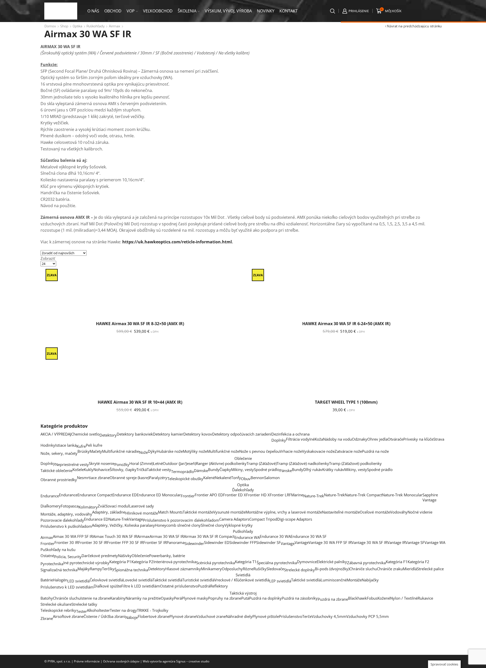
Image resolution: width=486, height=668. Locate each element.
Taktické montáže (198, 512)
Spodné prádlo (266, 469)
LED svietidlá (78, 580)
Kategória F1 (397, 561)
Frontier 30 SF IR (92, 542)
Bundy (213, 469)
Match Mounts (170, 512)
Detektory (108, 435)
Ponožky (121, 464)
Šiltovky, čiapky (123, 469)
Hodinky (47, 445)
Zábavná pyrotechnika (366, 562)
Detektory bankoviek (135, 434)
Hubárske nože (170, 451)
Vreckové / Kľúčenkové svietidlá (241, 579)
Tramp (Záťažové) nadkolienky (303, 463)
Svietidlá (243, 574)
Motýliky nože (195, 451)
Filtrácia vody (297, 439)
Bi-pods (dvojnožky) (332, 568)
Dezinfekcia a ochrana (290, 434)
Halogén (60, 579)
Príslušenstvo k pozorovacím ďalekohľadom (181, 520)
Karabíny (118, 598)
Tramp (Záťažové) (262, 463)
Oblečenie (243, 458)
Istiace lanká (65, 445)
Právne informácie (87, 661)
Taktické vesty (159, 469)
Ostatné (47, 555)
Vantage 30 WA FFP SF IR (330, 542)
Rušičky (260, 568)
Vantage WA (434, 542)
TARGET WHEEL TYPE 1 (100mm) (346, 402)
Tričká (141, 469)
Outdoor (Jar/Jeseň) (179, 463)
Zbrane (46, 618)
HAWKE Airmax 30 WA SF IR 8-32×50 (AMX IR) (140, 323)
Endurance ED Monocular (159, 494)
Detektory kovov (197, 434)
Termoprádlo (182, 471)
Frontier (188, 495)
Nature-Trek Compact (363, 494)
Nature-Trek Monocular (402, 494)
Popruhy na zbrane (224, 598)
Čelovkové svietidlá (106, 579)
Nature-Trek (313, 495)
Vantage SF (415, 542)
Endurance (49, 495)
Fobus (372, 598)
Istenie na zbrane (95, 598)
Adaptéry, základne (108, 512)
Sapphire (430, 494)
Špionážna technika (131, 569)
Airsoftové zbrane (68, 616)
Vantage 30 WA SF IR (369, 542)
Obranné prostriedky (58, 479)
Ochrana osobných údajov (121, 661)
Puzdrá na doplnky (265, 598)
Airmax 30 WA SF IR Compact (209, 536)
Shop (64, 26)
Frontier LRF (280, 494)
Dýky (152, 451)
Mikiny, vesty (242, 469)
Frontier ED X (234, 494)
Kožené (383, 598)
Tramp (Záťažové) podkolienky (355, 463)
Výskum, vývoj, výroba (228, 11)
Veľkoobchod (158, 11)
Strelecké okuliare (55, 604)
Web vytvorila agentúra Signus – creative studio (176, 661)
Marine (297, 494)
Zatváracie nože (348, 451)
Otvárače (395, 439)
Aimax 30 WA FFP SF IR (73, 536)
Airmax (114, 26)
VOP (131, 11)
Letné (158, 463)
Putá (245, 598)
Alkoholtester (98, 610)
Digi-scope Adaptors (294, 519)
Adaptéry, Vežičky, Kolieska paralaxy (123, 525)
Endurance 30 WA (275, 536)
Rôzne (248, 568)
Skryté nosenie (101, 463)
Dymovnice (307, 561)
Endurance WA (247, 537)
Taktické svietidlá (167, 579)
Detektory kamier (168, 434)
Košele (78, 469)
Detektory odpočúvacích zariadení (241, 434)
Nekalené (223, 477)
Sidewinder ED (216, 542)
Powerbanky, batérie (167, 555)
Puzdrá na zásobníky (300, 598)
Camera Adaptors (234, 519)
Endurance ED (124, 494)
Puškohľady (96, 26)
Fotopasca (69, 505)
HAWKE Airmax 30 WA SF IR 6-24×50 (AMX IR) (346, 323)
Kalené (209, 477)
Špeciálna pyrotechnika (277, 562)
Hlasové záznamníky (183, 568)
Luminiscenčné (334, 579)
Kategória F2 (418, 561)
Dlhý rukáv (312, 469)
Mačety (96, 451)
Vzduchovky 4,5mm (329, 616)
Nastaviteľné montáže (341, 512)
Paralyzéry (158, 477)
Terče (307, 616)
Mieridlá (410, 568)
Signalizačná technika (58, 569)
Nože (143, 452)
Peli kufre (94, 445)
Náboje (131, 617)
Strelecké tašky (84, 604)
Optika (77, 26)
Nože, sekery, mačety (58, 453)
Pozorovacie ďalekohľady (62, 520)
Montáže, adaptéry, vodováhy (66, 514)
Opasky (167, 598)
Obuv (246, 478)
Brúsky (83, 451)
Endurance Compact (94, 494)
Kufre (81, 446)
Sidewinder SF (268, 542)
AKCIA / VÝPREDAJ (55, 434)
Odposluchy (232, 568)
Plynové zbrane (182, 616)
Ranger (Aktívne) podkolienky (221, 463)
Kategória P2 (142, 561)
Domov (50, 26)
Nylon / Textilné (404, 598)
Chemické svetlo (85, 434)
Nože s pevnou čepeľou (259, 451)
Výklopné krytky (239, 525)
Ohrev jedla (377, 439)
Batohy (46, 598)
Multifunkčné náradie (120, 451)
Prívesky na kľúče (418, 439)
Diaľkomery (50, 505)
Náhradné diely (239, 616)
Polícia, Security (68, 556)
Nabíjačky (370, 579)
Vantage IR (396, 542)
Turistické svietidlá (198, 579)
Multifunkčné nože (223, 451)
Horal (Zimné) (141, 463)
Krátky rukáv (333, 469)
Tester (81, 611)
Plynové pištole (265, 616)
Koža (319, 439)
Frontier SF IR (155, 542)
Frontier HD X (258, 494)
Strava (438, 439)
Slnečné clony (213, 525)
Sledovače (275, 568)
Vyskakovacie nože (318, 451)
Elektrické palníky (332, 561)
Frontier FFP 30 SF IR (125, 542)
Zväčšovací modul (113, 505)
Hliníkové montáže (141, 513)
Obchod (113, 11)
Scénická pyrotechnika (215, 562)
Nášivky (125, 555)
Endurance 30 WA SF (309, 536)
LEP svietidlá (280, 580)
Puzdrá (204, 585)
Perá (178, 598)
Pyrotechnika (51, 563)
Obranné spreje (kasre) (129, 477)
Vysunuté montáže (229, 512)
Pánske (285, 470)
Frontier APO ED (209, 494)
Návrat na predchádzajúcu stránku (414, 26)
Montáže (354, 579)
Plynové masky (195, 598)
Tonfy (236, 477)
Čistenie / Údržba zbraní (104, 616)
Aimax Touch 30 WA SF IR (115, 536)
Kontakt (288, 11)
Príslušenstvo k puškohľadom (66, 526)
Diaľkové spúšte (107, 585)
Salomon (272, 477)
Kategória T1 (246, 561)
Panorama (176, 542)
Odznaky (359, 439)
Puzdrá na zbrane (333, 599)
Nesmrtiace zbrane (93, 477)
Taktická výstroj (243, 593)
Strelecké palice (430, 568)
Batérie (46, 579)
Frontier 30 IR (66, 542)
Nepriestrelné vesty (72, 464)
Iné (312, 439)
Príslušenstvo (290, 616)
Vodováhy (399, 512)
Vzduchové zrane (211, 616)
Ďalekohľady (243, 489)
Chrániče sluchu (363, 568)
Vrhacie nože (291, 451)
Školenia (187, 11)
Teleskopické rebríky (58, 610)
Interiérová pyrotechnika (174, 561)
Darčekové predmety (100, 555)
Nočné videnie (420, 512)
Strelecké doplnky (299, 569)
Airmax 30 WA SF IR (167, 536)
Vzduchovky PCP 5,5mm (367, 616)
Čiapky (225, 469)
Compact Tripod (263, 519)
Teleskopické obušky (185, 478)
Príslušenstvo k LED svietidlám (67, 587)
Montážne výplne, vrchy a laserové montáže (284, 512)
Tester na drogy (123, 610)
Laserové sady (141, 505)
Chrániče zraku (390, 568)
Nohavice (101, 469)
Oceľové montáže (375, 512)
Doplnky (278, 440)
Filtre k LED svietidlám (140, 585)
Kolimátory (88, 506)
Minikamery (211, 568)
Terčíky (108, 568)
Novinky (265, 11)
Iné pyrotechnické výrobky (86, 562)
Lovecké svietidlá (138, 579)
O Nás (93, 11)
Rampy (96, 568)
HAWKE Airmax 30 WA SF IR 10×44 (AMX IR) (140, 402)
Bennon (257, 477)
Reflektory (219, 585)
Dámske (201, 470)
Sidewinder (194, 543)
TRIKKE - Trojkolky (152, 610)
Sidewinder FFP (242, 542)
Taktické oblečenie (56, 470)
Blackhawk (357, 598)
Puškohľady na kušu (57, 549)
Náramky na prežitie (143, 598)
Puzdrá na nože (375, 451)
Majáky (83, 568)
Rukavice (425, 598)
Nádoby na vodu (337, 439)
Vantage (429, 499)
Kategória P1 (120, 561)
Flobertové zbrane (153, 616)
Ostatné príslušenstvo (179, 585)
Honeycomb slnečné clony (178, 525)
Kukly (88, 469)
